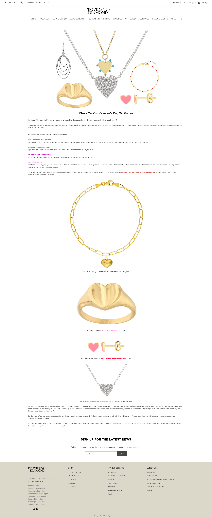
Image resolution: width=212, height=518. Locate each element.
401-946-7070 (37, 481)
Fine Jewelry (93, 19)
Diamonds (72, 479)
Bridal (106, 19)
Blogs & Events (160, 19)
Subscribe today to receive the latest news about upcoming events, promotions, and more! (106, 447)
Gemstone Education (117, 476)
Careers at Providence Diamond (161, 479)
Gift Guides (131, 19)
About (174, 19)
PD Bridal (112, 487)
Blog (149, 490)
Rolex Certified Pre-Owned (53, 19)
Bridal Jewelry (74, 472)
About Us (151, 472)
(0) (204, 3)
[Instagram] (33, 509)
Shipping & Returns (116, 490)
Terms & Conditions (155, 487)
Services (144, 19)
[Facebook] (29, 509)
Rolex (33, 19)
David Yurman (77, 19)
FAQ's (110, 494)
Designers (72, 487)
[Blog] (37, 509)
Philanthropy (114, 483)
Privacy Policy (153, 483)
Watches (117, 19)
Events (111, 479)
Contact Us (152, 476)
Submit (122, 454)
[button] (181, 19)
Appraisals (112, 472)
